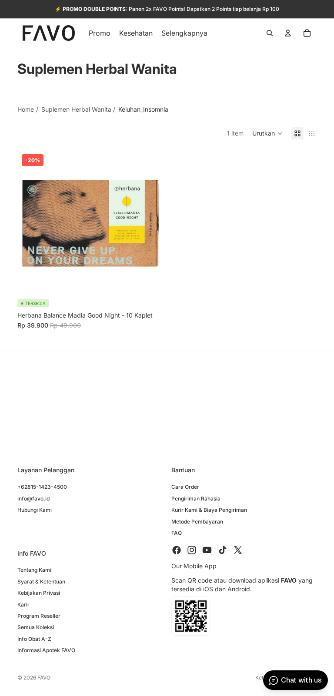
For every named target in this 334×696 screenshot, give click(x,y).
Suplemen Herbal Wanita (76, 109)
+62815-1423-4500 (42, 487)
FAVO (43, 677)
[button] (267, 133)
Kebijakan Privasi (38, 593)
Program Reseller (38, 616)
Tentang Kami (34, 570)
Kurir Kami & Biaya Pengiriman (209, 510)
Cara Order (185, 487)
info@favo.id (33, 498)
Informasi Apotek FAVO (46, 650)
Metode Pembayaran (197, 521)
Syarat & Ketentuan (41, 581)
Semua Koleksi (35, 627)
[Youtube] (207, 550)
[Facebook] (176, 550)
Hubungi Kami (34, 510)
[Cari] (269, 33)
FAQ (176, 533)
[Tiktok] (222, 550)
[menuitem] (184, 33)
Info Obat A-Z (34, 639)
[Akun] (287, 33)
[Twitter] (238, 550)
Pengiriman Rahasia (195, 498)
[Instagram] (192, 550)
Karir (23, 604)
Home (25, 109)
